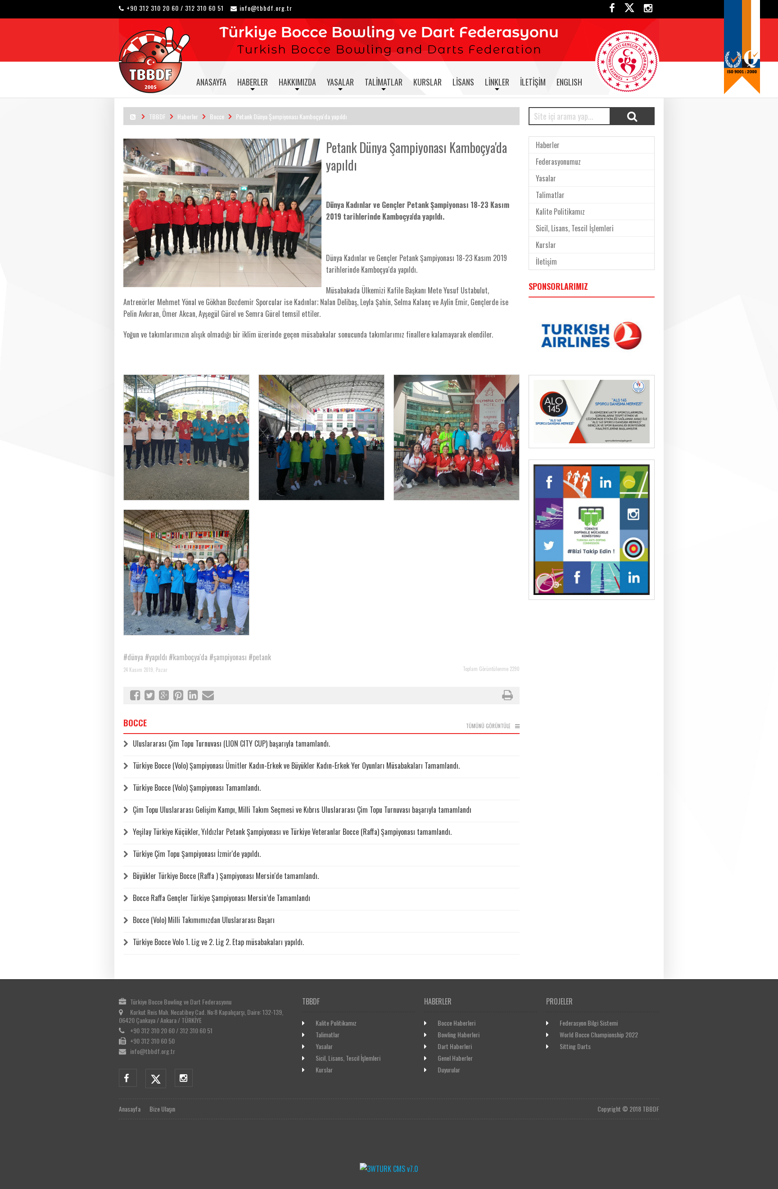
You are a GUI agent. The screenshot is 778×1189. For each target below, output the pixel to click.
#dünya (133, 657)
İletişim (533, 82)
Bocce (217, 116)
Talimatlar (384, 82)
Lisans (463, 82)
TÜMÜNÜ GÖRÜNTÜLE (488, 726)
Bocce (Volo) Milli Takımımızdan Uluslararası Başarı (204, 919)
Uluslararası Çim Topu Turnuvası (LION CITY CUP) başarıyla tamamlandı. (231, 743)
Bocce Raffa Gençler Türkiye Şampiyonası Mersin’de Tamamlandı (221, 897)
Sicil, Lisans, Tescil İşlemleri (575, 228)
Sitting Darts (575, 1046)
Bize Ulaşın (162, 1108)
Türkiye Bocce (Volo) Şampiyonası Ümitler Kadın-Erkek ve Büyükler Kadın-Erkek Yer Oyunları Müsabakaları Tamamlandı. (296, 765)
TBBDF (157, 116)
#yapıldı (156, 657)
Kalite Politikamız (560, 211)
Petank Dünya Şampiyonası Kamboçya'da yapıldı (291, 116)
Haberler (252, 82)
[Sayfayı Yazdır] (507, 696)
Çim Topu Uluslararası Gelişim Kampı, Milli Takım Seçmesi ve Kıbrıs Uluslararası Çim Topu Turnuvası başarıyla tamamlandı (302, 809)
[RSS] (133, 116)
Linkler (497, 82)
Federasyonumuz (558, 161)
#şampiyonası (228, 657)
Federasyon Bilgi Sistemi (589, 1022)
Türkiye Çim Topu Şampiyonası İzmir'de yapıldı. (197, 853)
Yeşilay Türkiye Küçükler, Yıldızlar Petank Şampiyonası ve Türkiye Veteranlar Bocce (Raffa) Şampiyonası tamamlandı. (292, 831)
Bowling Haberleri (458, 1034)
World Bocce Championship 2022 (599, 1034)
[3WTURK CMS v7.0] (389, 1168)
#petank (260, 657)
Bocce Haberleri (456, 1022)
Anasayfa (211, 82)
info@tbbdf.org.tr (266, 8)
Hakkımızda (297, 82)
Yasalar (340, 82)
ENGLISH (569, 82)
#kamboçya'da (188, 657)
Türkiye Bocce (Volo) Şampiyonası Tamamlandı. (197, 787)
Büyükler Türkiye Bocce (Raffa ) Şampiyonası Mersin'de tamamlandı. (226, 875)
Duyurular (449, 1069)
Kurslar (427, 82)
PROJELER (559, 1001)
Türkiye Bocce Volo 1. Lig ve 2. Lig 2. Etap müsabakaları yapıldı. (218, 942)
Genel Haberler (455, 1058)
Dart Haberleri (455, 1046)
